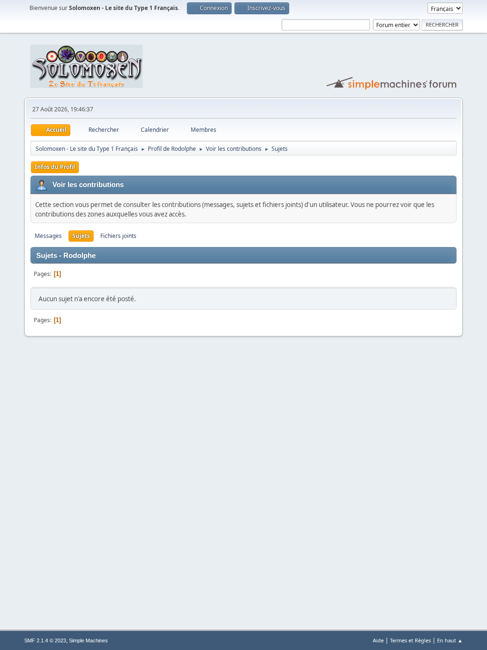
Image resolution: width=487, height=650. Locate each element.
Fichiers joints (118, 236)
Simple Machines (88, 640)
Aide (378, 640)
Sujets (81, 236)
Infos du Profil (55, 167)
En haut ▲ (450, 640)
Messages (48, 236)
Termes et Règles (410, 640)
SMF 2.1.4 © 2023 (45, 640)
